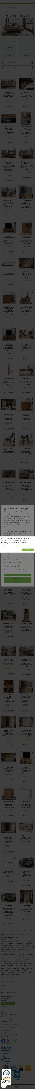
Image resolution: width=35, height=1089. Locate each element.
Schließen (28, 550)
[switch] (3, 1086)
